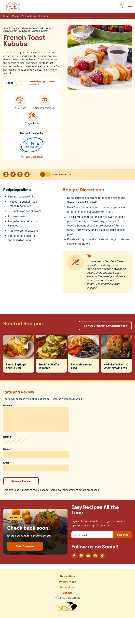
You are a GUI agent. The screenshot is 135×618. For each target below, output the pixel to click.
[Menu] (129, 7)
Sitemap (67, 592)
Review (8, 405)
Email (7, 462)
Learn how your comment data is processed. (74, 489)
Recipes (16, 15)
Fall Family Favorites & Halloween (37, 28)
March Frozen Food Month (16, 30)
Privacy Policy (67, 581)
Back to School (11, 28)
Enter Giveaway (25, 546)
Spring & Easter (39, 30)
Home (6, 15)
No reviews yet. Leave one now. (42, 82)
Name (7, 449)
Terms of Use (67, 586)
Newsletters (67, 575)
